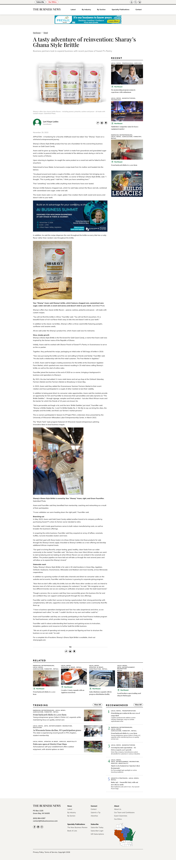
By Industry (86, 9)
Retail (46, 33)
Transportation (129, 710)
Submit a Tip (95, 812)
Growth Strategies (119, 778)
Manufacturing (128, 98)
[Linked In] (38, 826)
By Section (101, 9)
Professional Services (132, 63)
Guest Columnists (120, 816)
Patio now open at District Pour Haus (50, 744)
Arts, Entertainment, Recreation (126, 668)
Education (37, 727)
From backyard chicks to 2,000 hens (124, 165)
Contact (138, 9)
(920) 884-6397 (39, 818)
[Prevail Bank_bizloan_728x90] (88, 19)
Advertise (94, 816)
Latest (73, 9)
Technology (116, 100)
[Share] (97, 122)
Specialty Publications (120, 9)
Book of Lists (72, 831)
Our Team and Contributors (124, 812)
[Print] (101, 122)
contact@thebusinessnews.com (45, 821)
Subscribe (40, 2)
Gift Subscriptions (97, 834)
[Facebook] (34, 826)
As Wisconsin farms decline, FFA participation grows (57, 730)
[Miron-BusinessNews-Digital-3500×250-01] (127, 196)
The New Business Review (77, 827)
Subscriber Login (97, 831)
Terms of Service (50, 852)
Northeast (37, 33)
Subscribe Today (97, 827)
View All (97, 705)
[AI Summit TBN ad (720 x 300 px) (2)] (70, 231)
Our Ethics (52, 2)
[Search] (135, 2)
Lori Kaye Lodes (50, 121)
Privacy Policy (38, 852)
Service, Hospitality (68, 741)
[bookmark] (105, 122)
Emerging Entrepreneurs (121, 135)
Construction (95, 669)
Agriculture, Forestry (131, 136)
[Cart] (139, 2)
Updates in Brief (68, 667)
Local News (116, 63)
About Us (117, 809)
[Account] (131, 2)
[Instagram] (41, 826)
